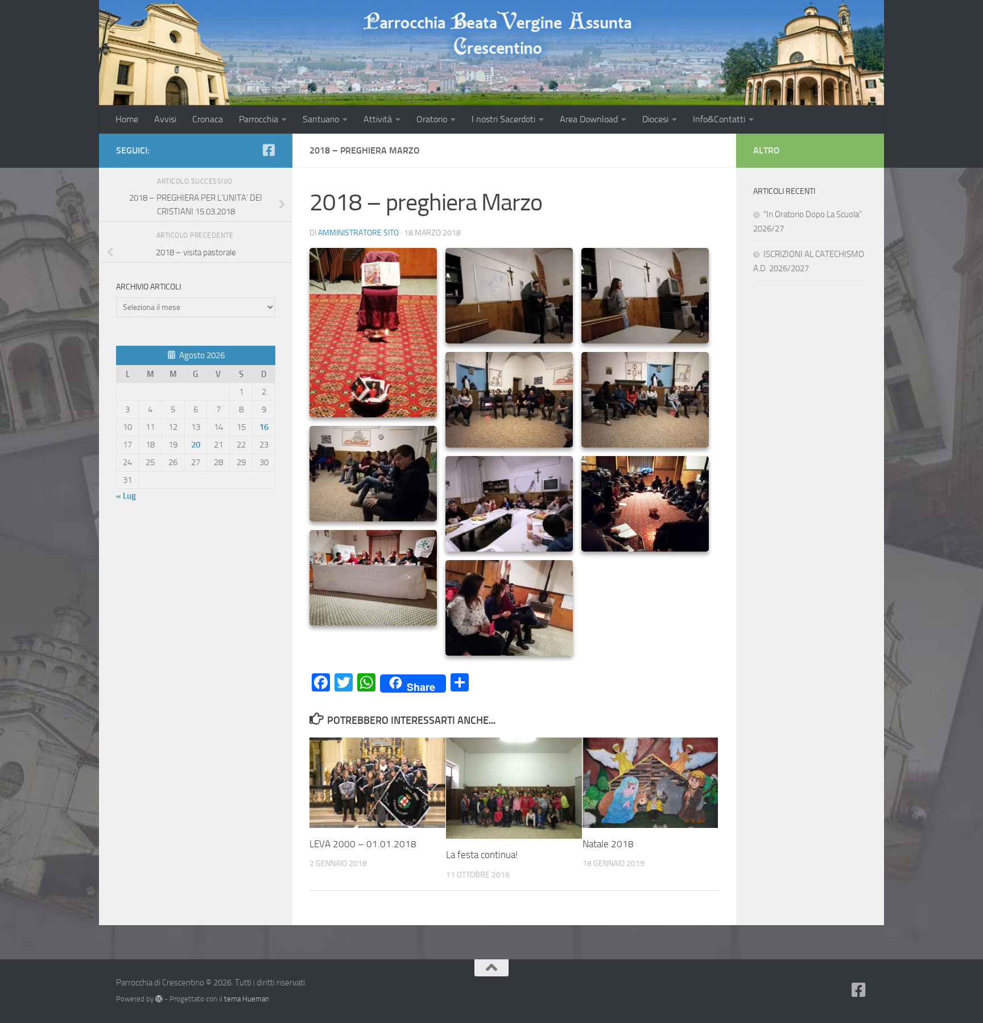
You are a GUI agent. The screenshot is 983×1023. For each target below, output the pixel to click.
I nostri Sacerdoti (503, 119)
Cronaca (207, 119)
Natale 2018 (608, 844)
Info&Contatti (719, 119)
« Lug (126, 496)
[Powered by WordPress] (159, 999)
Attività (378, 119)
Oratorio (431, 119)
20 (195, 445)
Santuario (321, 119)
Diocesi (655, 119)
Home (126, 119)
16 (264, 427)
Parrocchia (258, 119)
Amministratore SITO (358, 233)
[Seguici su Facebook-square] (268, 150)
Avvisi (165, 119)
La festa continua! (482, 854)
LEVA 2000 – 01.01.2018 (362, 844)
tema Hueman (246, 999)
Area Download (589, 119)
